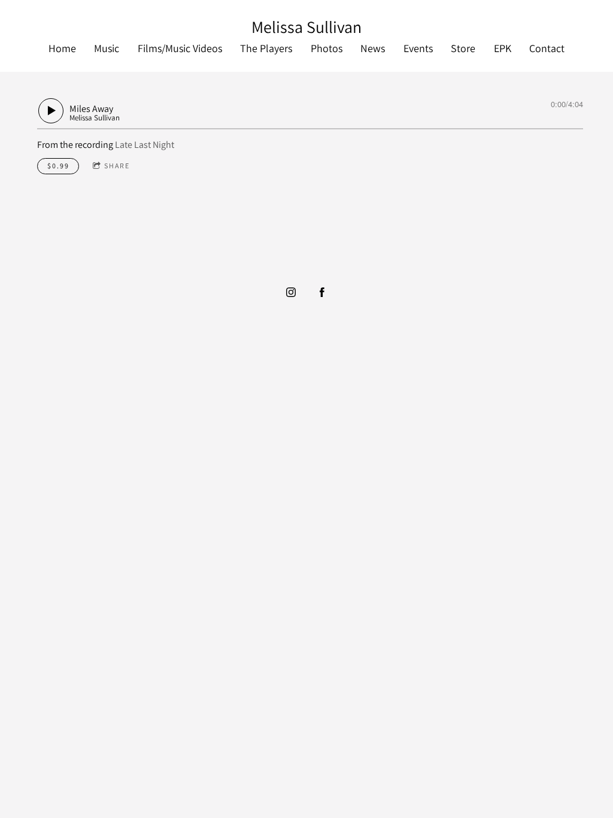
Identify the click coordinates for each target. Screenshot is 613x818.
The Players (266, 48)
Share (117, 165)
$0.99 (58, 165)
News (372, 48)
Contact (547, 48)
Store (463, 48)
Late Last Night (144, 144)
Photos (326, 48)
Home (62, 48)
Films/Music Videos (180, 48)
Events (418, 48)
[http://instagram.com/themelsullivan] (291, 292)
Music (106, 48)
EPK (502, 48)
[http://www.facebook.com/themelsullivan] (322, 292)
